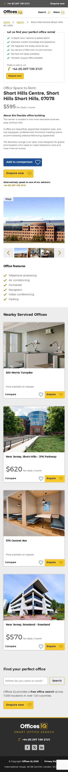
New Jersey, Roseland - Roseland (28, 624)
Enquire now (15, 705)
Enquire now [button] (14, 76)
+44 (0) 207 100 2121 (14, 185)
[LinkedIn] (41, 748)
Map (8, 199)
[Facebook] (27, 748)
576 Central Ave (16, 540)
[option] (34, 220)
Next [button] (60, 253)
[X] (34, 748)
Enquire (51, 394)
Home (6, 22)
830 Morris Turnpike (19, 372)
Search (20, 22)
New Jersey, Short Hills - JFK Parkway (31, 456)
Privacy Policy (51, 761)
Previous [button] (8, 253)
